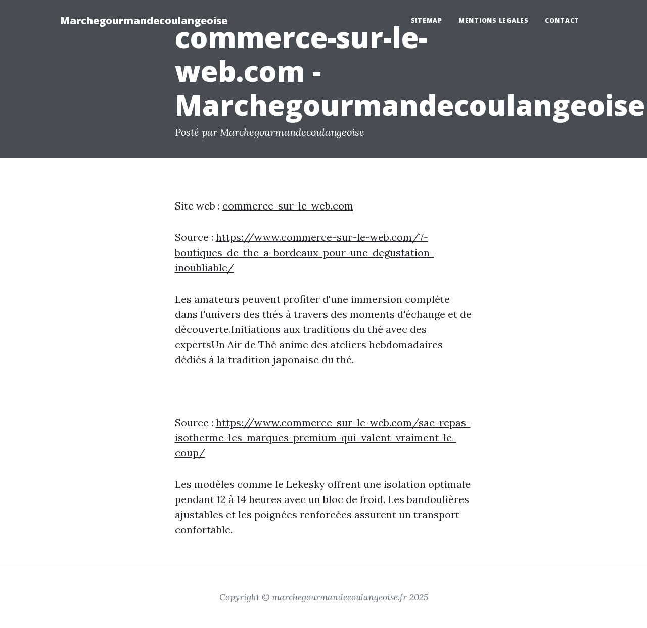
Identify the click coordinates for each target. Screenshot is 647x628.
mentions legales (493, 20)
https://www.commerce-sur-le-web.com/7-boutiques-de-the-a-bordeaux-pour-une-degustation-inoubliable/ (304, 252)
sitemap (426, 20)
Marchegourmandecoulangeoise (143, 20)
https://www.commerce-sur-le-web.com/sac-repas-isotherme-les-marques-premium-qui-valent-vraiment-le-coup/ (323, 437)
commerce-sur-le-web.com (287, 205)
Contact (562, 20)
